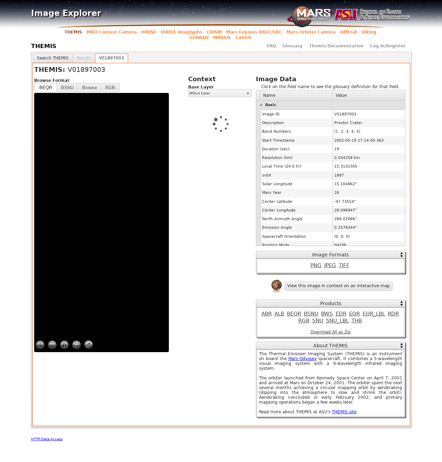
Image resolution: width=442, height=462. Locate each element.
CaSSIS (244, 37)
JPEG (330, 265)
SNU (317, 321)
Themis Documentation (336, 46)
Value (341, 95)
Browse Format (51, 80)
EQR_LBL (374, 314)
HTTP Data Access (47, 439)
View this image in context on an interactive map (338, 285)
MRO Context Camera (112, 32)
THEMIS (73, 32)
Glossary (292, 46)
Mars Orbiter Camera (311, 32)
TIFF (344, 265)
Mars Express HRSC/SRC (254, 32)
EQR (354, 314)
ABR (266, 314)
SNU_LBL (337, 321)
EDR (341, 314)
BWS (327, 314)
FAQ (271, 46)
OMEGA (348, 32)
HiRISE (148, 32)
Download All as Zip (330, 332)
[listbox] (220, 93)
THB (357, 321)
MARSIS (222, 37)
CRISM (214, 32)
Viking (369, 32)
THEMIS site (344, 411)
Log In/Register (388, 46)
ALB (279, 314)
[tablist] (221, 240)
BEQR (294, 314)
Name (269, 95)
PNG (315, 265)
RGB (303, 321)
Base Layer (201, 87)
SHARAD (199, 37)
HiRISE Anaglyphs (181, 32)
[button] (45, 88)
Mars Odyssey (302, 358)
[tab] (53, 58)
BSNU (311, 314)
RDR (393, 314)
